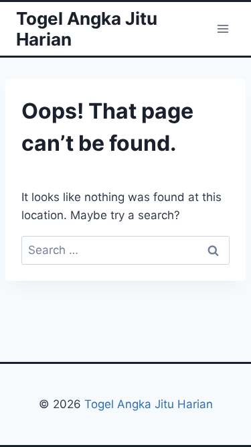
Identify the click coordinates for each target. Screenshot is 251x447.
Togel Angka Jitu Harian (148, 404)
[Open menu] (222, 28)
